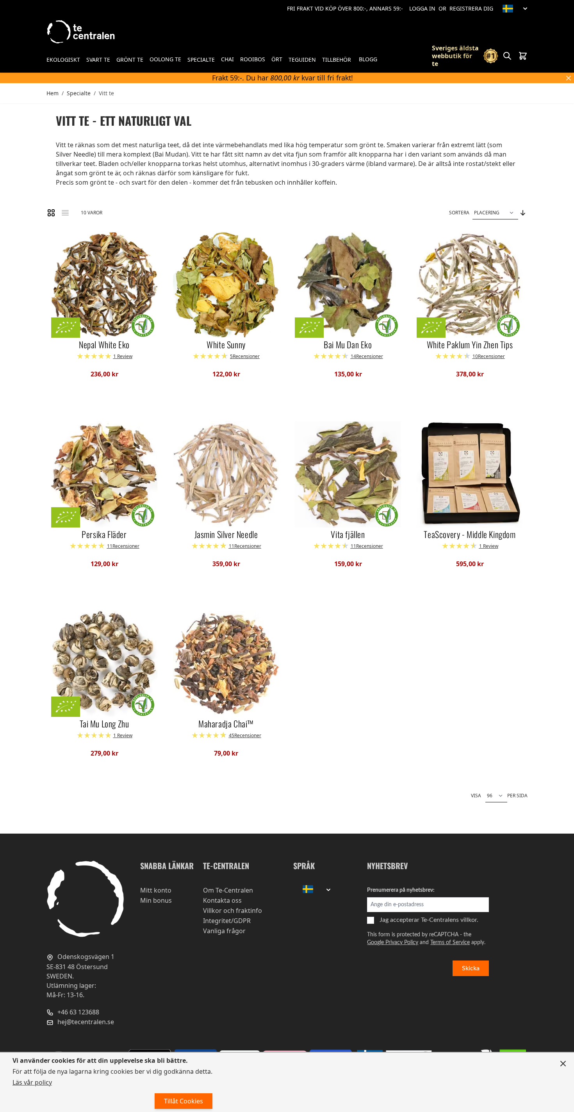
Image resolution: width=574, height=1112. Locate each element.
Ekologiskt (63, 59)
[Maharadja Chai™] (226, 664)
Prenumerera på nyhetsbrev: (401, 890)
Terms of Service (450, 942)
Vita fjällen (348, 534)
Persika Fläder (104, 534)
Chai (227, 59)
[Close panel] (563, 1064)
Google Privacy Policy (392, 942)
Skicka (471, 968)
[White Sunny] (226, 285)
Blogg (368, 59)
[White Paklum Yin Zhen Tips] (470, 285)
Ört (276, 59)
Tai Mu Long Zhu (104, 723)
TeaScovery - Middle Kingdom (469, 534)
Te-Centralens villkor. (449, 920)
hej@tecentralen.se (85, 1022)
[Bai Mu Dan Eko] (348, 285)
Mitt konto (155, 890)
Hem (52, 93)
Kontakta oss (222, 900)
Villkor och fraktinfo (232, 910)
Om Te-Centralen (228, 890)
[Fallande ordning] (523, 212)
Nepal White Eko (104, 344)
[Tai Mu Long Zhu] (104, 664)
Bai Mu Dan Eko (348, 344)
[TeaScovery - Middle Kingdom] (470, 474)
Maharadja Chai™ (226, 723)
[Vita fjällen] (348, 474)
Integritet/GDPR (227, 920)
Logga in (422, 8)
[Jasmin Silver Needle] (226, 474)
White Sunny (226, 344)
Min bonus (156, 900)
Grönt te (129, 59)
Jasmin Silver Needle (226, 534)
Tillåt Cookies (183, 1101)
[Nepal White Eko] (104, 285)
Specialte (201, 59)
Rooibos (252, 59)
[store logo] (81, 32)
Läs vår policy (32, 1082)
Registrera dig (471, 8)
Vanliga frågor (224, 931)
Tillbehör (336, 59)
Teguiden (302, 59)
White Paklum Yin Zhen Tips (470, 344)
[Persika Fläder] (104, 474)
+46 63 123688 (77, 1011)
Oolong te (165, 59)
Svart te (98, 59)
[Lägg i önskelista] (60, 240)
